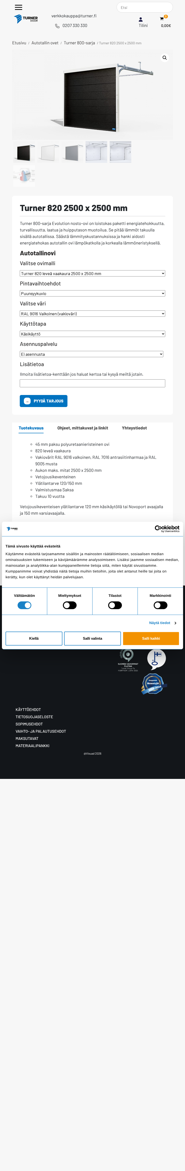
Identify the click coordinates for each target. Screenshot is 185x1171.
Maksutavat (27, 738)
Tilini (143, 25)
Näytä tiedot (159, 623)
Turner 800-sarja (79, 42)
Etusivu (19, 42)
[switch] (70, 605)
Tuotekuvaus (31, 427)
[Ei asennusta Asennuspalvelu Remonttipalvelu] (92, 354)
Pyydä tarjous (48, 401)
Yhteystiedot (134, 427)
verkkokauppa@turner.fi (73, 15)
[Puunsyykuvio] (92, 293)
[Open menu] (18, 7)
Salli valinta (92, 638)
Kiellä (34, 638)
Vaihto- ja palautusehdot (41, 731)
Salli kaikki (151, 638)
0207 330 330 (74, 25)
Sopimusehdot (29, 724)
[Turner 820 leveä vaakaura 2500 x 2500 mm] (92, 273)
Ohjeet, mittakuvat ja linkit (82, 427)
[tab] (31, 427)
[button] (164, 57)
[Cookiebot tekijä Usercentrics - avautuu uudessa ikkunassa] (158, 529)
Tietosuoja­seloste (34, 717)
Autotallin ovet (45, 42)
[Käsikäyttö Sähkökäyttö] (92, 334)
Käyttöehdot (28, 709)
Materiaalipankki (32, 745)
